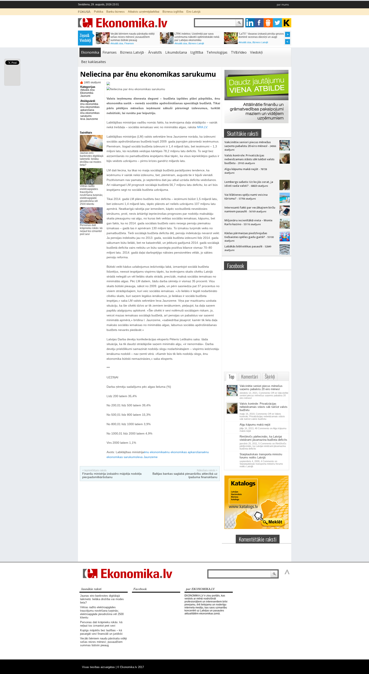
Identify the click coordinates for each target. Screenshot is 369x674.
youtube (286, 22)
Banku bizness (115, 11)
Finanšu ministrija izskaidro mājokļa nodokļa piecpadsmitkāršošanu (112, 475)
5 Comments (263, 446)
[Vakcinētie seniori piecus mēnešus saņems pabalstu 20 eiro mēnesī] (285, 149)
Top (231, 376)
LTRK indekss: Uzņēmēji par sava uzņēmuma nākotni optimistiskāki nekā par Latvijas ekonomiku (196, 37)
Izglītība (196, 52)
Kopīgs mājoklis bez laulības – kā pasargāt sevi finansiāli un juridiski (101, 632)
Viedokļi (256, 52)
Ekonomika (90, 52)
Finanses (129, 43)
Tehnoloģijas (216, 52)
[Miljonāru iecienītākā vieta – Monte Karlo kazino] (285, 227)
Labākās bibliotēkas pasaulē (243, 246)
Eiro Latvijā (193, 11)
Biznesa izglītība (173, 11)
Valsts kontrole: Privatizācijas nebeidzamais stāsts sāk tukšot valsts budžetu (249, 159)
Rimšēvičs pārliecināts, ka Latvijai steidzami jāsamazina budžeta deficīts (263, 438)
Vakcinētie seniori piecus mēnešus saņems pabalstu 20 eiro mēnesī (247, 144)
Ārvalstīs (155, 52)
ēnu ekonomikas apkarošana (90, 109)
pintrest (268, 22)
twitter (277, 22)
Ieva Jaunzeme (89, 118)
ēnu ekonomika (89, 104)
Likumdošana (176, 52)
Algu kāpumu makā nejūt (241, 169)
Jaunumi (85, 95)
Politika (98, 11)
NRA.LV (202, 127)
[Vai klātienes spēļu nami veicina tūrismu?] (285, 202)
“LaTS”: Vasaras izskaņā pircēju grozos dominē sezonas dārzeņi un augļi (261, 35)
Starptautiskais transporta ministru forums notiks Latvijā (261, 456)
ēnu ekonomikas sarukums (90, 114)
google (250, 22)
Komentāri (249, 376)
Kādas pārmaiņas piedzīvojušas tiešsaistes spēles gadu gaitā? (245, 235)
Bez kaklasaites (93, 61)
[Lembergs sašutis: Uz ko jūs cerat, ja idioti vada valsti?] (285, 189)
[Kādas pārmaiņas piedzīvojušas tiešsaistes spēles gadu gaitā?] (285, 240)
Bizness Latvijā (196, 43)
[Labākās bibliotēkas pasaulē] (285, 254)
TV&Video (239, 52)
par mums (283, 4)
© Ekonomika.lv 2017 (130, 667)
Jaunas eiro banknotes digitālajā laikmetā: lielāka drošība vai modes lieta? (91, 158)
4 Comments (261, 464)
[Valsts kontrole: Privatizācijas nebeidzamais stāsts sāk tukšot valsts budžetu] (285, 162)
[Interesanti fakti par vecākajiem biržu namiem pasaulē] (285, 215)
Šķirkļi (270, 376)
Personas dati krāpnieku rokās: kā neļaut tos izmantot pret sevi (91, 230)
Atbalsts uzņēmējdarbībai (143, 11)
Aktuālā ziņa (116, 43)
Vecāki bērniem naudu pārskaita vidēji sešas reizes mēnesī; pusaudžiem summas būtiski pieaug (132, 37)
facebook (259, 22)
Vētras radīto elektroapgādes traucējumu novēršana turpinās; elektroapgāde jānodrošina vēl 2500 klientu (91, 195)
